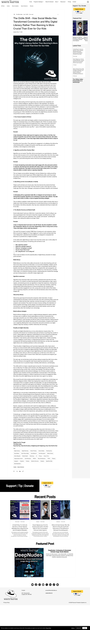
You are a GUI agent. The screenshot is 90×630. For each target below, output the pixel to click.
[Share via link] (23, 471)
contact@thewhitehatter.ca (51, 590)
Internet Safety (41, 450)
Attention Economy (35, 461)
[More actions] (58, 14)
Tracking (27, 461)
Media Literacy (50, 453)
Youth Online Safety (25, 453)
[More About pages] (58, 1)
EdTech (34, 458)
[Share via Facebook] (14, 471)
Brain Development (41, 458)
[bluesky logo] (43, 584)
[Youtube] (32, 584)
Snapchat (22, 461)
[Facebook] (36, 584)
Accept (84, 628)
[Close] (88, 628)
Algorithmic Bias (49, 461)
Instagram (16, 461)
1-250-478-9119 (48, 593)
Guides (8, 5)
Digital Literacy (17, 450)
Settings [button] (73, 628)
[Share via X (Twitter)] (17, 471)
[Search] (88, 2)
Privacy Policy (6, 602)
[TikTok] (54, 584)
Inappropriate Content (18, 458)
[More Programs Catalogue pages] (43, 1)
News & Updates (15, 5)
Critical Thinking (33, 450)
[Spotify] (57, 584)
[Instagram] (39, 584)
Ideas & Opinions (24, 5)
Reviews (31, 5)
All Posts (2, 5)
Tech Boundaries (42, 453)
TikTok (49, 458)
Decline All (79, 628)
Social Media (16, 453)
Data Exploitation (17, 463)
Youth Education (28, 458)
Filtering (53, 458)
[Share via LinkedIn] (20, 471)
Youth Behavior (34, 453)
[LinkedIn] (50, 584)
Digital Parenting (25, 450)
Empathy (42, 461)
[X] (47, 584)
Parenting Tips (49, 450)
